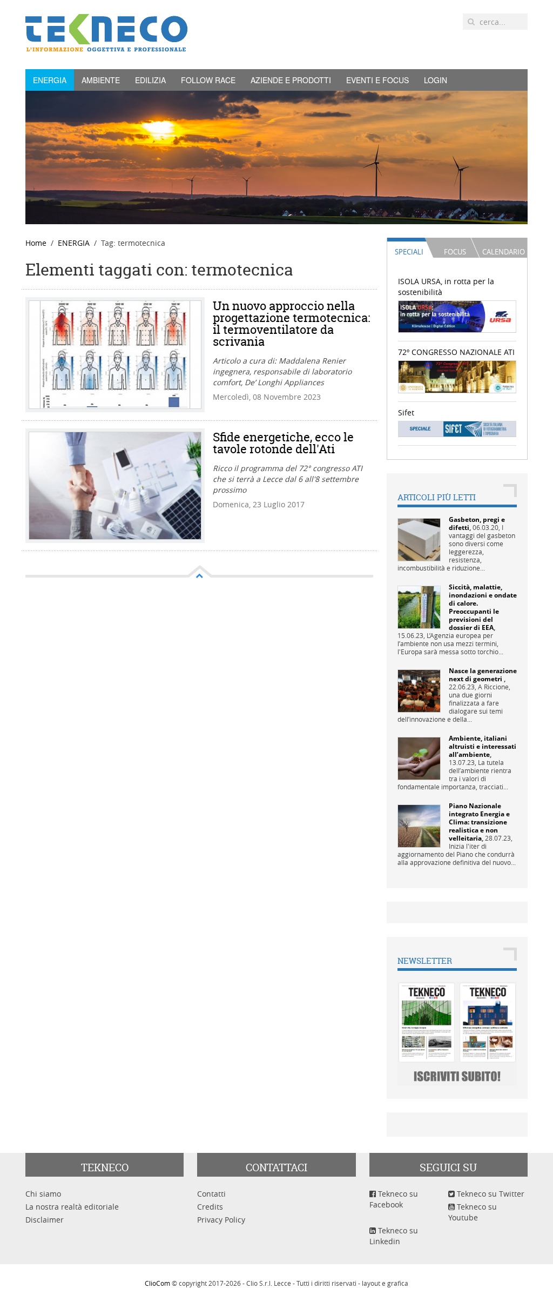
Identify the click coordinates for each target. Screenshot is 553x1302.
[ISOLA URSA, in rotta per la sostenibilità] (457, 315)
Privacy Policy (221, 1219)
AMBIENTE (101, 80)
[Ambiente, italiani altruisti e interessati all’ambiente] (419, 758)
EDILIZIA (150, 80)
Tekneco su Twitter (489, 1194)
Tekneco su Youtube (472, 1212)
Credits (210, 1207)
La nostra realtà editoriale (72, 1207)
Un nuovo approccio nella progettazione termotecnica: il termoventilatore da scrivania (291, 324)
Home (35, 243)
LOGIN (435, 80)
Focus (455, 252)
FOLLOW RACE (208, 80)
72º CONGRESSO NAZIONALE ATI (456, 352)
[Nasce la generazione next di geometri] (419, 690)
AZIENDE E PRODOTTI (291, 80)
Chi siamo (43, 1194)
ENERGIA (49, 80)
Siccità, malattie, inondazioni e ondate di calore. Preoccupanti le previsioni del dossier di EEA (483, 607)
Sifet (406, 412)
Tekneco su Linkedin (393, 1235)
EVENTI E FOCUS (377, 80)
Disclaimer (44, 1219)
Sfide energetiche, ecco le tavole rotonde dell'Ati (283, 443)
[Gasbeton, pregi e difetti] (419, 539)
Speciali (409, 252)
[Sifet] (457, 428)
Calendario (503, 252)
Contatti (211, 1194)
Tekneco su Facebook (393, 1199)
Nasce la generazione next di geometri (483, 674)
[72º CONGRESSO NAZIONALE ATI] (457, 376)
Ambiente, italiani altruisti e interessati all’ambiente (482, 746)
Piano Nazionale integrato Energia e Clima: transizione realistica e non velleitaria (479, 822)
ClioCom (157, 1283)
